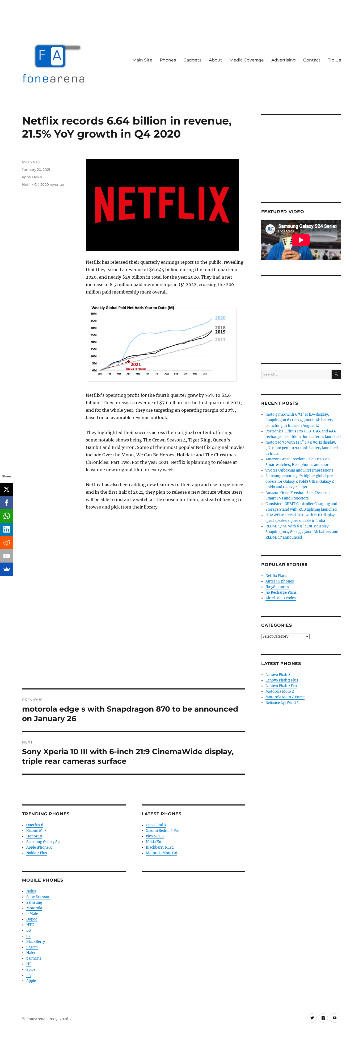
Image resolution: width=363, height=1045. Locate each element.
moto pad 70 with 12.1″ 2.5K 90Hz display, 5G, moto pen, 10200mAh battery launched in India (301, 448)
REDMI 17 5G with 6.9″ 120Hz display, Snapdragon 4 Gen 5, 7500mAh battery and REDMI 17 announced (301, 532)
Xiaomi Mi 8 (36, 830)
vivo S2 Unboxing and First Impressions (299, 470)
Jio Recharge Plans (281, 592)
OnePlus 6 (34, 825)
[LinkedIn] (6, 529)
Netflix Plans (276, 575)
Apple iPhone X (39, 847)
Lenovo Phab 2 (277, 674)
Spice (30, 969)
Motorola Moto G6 (161, 853)
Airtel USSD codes (280, 598)
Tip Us (334, 60)
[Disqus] (133, 614)
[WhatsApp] (6, 516)
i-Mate (32, 913)
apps (26, 177)
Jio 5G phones (277, 587)
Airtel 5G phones (279, 581)
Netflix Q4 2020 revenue (43, 184)
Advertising (283, 60)
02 (28, 936)
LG (28, 930)
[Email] (6, 556)
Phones (168, 60)
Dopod (31, 919)
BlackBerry (35, 941)
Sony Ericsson (38, 897)
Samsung (34, 902)
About (215, 60)
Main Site (142, 60)
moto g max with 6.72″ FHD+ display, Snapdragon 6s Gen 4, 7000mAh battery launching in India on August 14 (299, 420)
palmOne (33, 958)
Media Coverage (247, 60)
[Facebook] (6, 502)
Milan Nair (31, 162)
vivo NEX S (155, 836)
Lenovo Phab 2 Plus (281, 680)
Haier (31, 953)
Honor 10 (34, 836)
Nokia (31, 891)
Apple (31, 980)
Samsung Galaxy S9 (43, 842)
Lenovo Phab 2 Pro (281, 686)
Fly (28, 975)
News (37, 177)
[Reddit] (6, 542)
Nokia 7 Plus (36, 853)
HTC (30, 925)
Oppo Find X (156, 825)
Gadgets (192, 60)
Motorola (34, 908)
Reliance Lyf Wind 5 (282, 702)
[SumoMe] (6, 569)
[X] (6, 489)
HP (28, 964)
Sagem (32, 947)
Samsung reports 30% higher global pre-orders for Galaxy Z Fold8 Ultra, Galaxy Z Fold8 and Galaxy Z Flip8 (300, 481)
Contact (311, 60)
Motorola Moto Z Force (285, 697)
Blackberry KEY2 (160, 847)
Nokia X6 (153, 842)
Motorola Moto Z (279, 691)
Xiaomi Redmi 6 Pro (162, 830)
